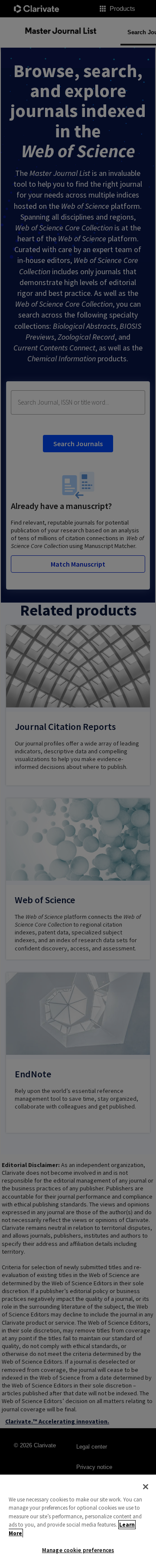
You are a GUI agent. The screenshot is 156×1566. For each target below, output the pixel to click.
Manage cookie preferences (78, 1550)
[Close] (145, 1486)
